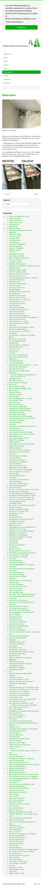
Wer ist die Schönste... (16, 260)
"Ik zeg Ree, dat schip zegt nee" (19, 693)
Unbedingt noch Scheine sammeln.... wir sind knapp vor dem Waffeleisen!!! (23, 366)
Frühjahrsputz (13, 754)
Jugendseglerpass (15, 305)
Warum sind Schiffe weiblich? (18, 792)
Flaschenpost (8, 72)
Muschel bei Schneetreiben (17, 284)
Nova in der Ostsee (15, 802)
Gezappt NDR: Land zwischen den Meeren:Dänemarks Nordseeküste (20, 409)
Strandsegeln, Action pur (17, 254)
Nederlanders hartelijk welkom (18, 468)
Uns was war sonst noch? (17, 303)
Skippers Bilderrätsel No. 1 (17, 836)
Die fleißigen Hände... (16, 503)
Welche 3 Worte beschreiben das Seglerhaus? (23, 317)
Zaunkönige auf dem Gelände (18, 483)
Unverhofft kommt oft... (16, 677)
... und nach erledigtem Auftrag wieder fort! (22, 375)
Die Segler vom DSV (15, 867)
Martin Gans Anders (15, 628)
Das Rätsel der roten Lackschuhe (19, 292)
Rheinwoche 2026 (14, 218)
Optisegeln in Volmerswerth (17, 533)
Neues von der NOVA (15, 717)
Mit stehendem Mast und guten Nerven (21, 652)
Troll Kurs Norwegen (15, 741)
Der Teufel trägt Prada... (16, 592)
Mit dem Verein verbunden (17, 386)
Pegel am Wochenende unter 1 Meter (21, 812)
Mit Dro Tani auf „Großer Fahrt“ (19, 511)
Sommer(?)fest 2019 (15, 517)
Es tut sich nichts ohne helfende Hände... (22, 784)
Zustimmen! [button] (21, 27)
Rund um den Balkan (15, 780)
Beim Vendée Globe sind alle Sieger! (20, 432)
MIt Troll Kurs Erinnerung (17, 715)
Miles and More (14, 396)
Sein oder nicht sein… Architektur (19, 299)
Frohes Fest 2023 (14, 286)
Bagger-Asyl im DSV (15, 222)
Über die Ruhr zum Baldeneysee (19, 610)
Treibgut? (12, 675)
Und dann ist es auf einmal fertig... (20, 450)
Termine (6, 65)
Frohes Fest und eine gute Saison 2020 (21, 497)
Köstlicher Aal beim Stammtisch (19, 274)
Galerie (6, 76)
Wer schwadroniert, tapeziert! (18, 557)
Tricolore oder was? (15, 458)
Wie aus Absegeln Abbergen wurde (20, 388)
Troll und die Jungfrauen (16, 800)
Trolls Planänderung (15, 830)
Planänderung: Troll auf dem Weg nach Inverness (21, 603)
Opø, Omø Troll (14, 796)
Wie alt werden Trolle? (16, 400)
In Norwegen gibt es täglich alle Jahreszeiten (23, 729)
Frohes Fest (13, 559)
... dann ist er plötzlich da (17, 377)
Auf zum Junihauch (15, 832)
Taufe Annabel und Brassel (17, 863)
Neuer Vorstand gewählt (16, 760)
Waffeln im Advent (15, 228)
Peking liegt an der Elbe (16, 256)
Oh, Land (12, 252)
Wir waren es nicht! (15, 236)
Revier (6, 61)
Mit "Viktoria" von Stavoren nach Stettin (21, 851)
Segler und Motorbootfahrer (17, 638)
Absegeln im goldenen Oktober (19, 509)
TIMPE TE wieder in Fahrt (17, 272)
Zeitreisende (13, 333)
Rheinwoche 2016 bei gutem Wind (20, 745)
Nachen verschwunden (16, 843)
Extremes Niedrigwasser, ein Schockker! (22, 565)
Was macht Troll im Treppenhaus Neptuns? (22, 594)
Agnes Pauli (13, 871)
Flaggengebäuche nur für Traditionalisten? (22, 527)
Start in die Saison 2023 (16, 311)
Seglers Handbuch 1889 (16, 873)
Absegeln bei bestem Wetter (18, 329)
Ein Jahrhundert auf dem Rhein (19, 491)
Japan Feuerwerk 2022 (16, 363)
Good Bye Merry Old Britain (18, 576)
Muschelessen (13, 782)
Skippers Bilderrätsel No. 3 (17, 772)
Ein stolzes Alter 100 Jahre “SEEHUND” (22, 444)
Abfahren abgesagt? (15, 448)
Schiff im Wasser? (15, 614)
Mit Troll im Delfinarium (16, 584)
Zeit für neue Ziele (15, 853)
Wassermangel (13, 582)
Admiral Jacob (13, 351)
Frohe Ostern (13, 547)
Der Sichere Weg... (15, 240)
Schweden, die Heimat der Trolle (19, 804)
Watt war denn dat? (15, 525)
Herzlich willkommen (15, 847)
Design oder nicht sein (16, 513)
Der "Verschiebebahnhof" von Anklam (21, 398)
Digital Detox (13, 359)
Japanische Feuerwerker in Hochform (21, 537)
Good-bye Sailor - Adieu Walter (19, 555)
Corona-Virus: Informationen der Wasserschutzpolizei (19, 480)
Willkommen (7, 54)
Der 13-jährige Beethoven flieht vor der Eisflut (23, 278)
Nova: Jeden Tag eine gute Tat (18, 707)
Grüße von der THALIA (16, 820)
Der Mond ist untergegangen (18, 406)
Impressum (7, 79)
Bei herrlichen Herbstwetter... (18, 683)
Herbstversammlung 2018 (17, 563)
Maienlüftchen (13, 541)
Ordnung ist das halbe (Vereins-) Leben (21, 327)
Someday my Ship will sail (17, 731)
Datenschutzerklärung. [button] (14, 22)
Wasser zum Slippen (15, 859)
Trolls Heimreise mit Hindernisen (19, 788)
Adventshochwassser (16, 561)
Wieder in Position (15, 549)
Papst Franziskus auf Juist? (18, 466)
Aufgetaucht (13, 373)
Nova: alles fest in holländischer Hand (21, 703)
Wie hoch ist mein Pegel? (17, 743)
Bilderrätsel (8, 95)
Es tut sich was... (14, 806)
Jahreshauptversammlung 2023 (19, 323)
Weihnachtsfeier (14, 857)
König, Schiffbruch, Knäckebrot (19, 345)
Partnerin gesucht (14, 747)
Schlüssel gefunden (15, 422)
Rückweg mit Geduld (15, 394)
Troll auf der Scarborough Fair (18, 608)
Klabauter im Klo (14, 727)
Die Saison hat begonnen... (17, 545)
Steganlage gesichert (15, 436)
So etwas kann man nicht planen (19, 331)
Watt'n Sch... (13, 454)
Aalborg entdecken (15, 250)
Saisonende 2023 (14, 293)
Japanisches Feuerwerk (16, 307)
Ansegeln (12, 749)
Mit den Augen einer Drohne (18, 650)
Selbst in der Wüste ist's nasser (19, 216)
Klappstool (12, 640)
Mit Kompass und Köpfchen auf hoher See (22, 426)
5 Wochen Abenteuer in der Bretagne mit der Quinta (23, 815)
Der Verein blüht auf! (15, 539)
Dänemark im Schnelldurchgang (19, 695)
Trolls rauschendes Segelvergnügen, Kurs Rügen (22, 823)
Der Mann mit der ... (15, 392)
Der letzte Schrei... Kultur (17, 301)
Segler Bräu (12, 325)
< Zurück (7, 194)
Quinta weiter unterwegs (16, 574)
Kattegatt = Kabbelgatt (16, 248)
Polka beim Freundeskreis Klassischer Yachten (24, 764)
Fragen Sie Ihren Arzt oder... (18, 529)
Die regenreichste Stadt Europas (19, 739)
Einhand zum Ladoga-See (17, 630)
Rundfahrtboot (13, 515)
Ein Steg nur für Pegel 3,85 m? (19, 309)
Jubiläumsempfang (15, 487)
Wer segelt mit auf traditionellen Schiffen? (22, 505)
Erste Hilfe (12, 424)
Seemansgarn (13, 646)
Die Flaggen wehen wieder (17, 414)
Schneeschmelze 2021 (16, 430)
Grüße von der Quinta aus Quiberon (20, 658)
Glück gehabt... (14, 543)
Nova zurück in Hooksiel (16, 798)
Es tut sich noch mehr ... (17, 790)
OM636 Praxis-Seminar (16, 661)
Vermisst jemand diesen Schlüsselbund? (22, 568)
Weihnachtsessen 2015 (16, 770)
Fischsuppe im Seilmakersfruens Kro (21, 721)
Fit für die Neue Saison (16, 842)
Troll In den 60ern (14, 737)
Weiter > (36, 194)
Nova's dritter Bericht (15, 709)
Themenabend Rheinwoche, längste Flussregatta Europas (20, 664)
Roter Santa (13, 384)
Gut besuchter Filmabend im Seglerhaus (22, 758)
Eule (10, 671)
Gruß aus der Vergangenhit (17, 485)
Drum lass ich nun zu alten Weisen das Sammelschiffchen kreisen (21, 500)
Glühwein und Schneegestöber (18, 626)
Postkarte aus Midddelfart (17, 244)
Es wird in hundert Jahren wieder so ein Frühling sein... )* (24, 633)
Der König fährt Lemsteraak (17, 701)
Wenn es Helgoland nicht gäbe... (19, 258)
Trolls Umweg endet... (16, 590)
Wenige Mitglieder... (15, 290)
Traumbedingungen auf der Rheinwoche (21, 612)
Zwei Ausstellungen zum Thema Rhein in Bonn (24, 687)
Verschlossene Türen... (16, 381)
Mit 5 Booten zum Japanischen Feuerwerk (22, 834)
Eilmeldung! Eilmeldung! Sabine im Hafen (22, 495)
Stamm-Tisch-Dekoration (17, 313)
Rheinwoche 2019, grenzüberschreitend (21, 531)
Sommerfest (13, 570)
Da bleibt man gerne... (16, 262)
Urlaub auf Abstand (15, 464)
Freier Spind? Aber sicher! (17, 319)
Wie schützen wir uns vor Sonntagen (20, 416)
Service (6, 68)
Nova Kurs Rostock (15, 713)
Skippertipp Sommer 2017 (17, 642)
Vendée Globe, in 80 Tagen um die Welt (21, 434)
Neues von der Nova (15, 810)
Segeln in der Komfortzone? (18, 297)
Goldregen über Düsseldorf (17, 264)
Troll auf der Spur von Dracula (18, 606)
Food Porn (12, 353)
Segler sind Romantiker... (17, 446)
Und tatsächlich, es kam (16, 369)
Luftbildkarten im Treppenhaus (18, 462)
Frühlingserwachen (15, 618)
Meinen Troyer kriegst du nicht (18, 762)
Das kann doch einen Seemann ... (20, 315)
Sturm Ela (12, 865)
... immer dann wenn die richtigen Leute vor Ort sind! (24, 752)
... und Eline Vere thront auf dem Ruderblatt (23, 705)
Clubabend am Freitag (16, 620)
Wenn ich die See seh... (16, 404)
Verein (5, 57)
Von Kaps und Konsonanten (18, 586)
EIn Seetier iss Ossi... (16, 648)
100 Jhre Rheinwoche (16, 361)
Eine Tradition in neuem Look (18, 861)
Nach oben (37, 884)
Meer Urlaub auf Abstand (17, 460)
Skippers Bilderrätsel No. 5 (17, 766)
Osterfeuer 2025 (14, 224)
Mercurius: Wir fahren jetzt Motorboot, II (21, 681)
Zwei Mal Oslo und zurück (17, 295)
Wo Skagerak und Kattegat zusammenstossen (24, 711)
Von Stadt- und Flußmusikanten (19, 636)
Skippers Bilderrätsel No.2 (17, 786)
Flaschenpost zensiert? (16, 669)
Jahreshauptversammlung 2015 (19, 855)
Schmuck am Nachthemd (17, 288)
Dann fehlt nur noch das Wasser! (19, 371)
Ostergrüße (12, 477)
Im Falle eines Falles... (16, 697)
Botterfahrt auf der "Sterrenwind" (19, 452)
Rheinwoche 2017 (14, 656)
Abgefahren (12, 232)
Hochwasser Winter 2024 (17, 280)
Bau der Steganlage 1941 (17, 476)
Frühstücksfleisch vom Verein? (19, 321)
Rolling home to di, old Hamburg (19, 691)
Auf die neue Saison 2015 (17, 838)
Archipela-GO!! (13, 343)
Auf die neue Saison (15, 220)
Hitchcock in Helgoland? (16, 644)
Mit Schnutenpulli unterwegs (18, 456)
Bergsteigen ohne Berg (16, 412)
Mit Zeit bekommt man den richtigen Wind (22, 699)
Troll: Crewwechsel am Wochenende (20, 818)
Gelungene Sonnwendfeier (17, 654)
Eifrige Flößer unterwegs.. (17, 440)
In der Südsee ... (14, 242)
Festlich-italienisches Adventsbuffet (20, 673)
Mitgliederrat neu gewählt (17, 667)
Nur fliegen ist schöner (16, 523)
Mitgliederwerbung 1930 (16, 869)
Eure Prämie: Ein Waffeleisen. (18, 355)
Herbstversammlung (15, 507)
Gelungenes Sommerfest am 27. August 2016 (23, 689)
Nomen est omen (14, 402)
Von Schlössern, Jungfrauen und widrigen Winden (22, 336)
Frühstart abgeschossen (16, 840)
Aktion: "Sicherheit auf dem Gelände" (21, 470)
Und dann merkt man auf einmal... (20, 472)
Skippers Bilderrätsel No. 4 (17, 768)
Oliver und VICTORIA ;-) (16, 756)
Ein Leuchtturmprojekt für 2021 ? (19, 438)
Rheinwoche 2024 (14, 282)
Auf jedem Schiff (14, 238)
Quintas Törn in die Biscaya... (18, 600)
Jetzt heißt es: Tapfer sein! (17, 622)
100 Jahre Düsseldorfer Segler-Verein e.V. (22, 493)
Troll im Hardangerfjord (16, 735)
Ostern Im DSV (14, 845)
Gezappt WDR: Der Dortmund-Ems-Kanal (22, 418)
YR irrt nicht (13, 719)
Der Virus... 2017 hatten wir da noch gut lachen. (24, 489)
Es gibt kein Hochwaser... (17, 624)
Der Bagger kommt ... (16, 379)
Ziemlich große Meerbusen (17, 341)
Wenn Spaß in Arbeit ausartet (18, 357)
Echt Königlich (13, 390)
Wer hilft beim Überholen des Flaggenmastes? (23, 849)
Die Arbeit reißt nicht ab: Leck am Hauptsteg (23, 776)
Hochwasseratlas (14, 428)
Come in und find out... (16, 588)
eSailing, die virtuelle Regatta (18, 535)
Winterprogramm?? (15, 442)
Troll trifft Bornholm (15, 826)
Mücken (11, 685)
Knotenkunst (13, 598)
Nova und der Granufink (16, 808)
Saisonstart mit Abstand (16, 420)
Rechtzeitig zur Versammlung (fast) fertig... (22, 553)
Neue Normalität (14, 474)
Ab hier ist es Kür (14, 349)
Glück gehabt (13, 226)
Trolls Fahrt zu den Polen (17, 828)
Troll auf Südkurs (14, 733)
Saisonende (12, 567)
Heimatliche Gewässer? (16, 572)
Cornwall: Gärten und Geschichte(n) (20, 580)
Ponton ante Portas (15, 616)
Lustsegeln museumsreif (17, 521)
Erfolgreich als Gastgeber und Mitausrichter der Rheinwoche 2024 (24, 267)
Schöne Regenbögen (15, 246)
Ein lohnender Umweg (16, 347)
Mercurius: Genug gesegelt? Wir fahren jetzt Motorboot (23, 724)
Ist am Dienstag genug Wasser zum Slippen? (23, 778)
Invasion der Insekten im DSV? (19, 679)
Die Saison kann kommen (17, 276)
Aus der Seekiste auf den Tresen (19, 551)
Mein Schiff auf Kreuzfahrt (17, 339)
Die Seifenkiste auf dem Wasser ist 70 (21, 519)
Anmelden (7, 83)
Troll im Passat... (14, 794)
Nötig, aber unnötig (15, 234)
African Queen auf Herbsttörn (18, 383)
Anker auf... (12, 578)
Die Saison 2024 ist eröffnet (18, 270)
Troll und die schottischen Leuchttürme (21, 596)
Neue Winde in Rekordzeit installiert (20, 230)
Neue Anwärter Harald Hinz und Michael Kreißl (23, 774)
